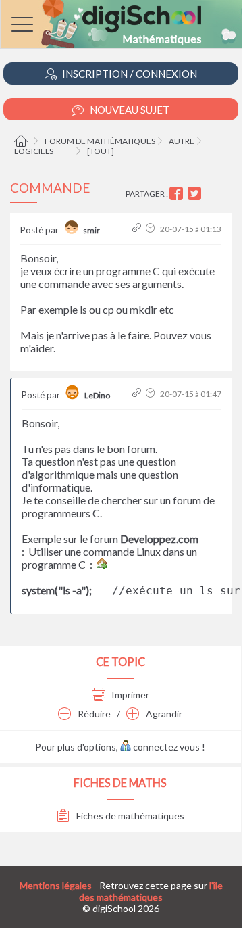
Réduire (93, 713)
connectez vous (165, 747)
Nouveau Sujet (128, 109)
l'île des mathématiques (151, 891)
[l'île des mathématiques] (121, 24)
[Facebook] (177, 194)
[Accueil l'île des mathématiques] (22, 141)
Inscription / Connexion (128, 74)
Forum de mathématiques (100, 141)
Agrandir (163, 713)
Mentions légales (56, 885)
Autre (181, 141)
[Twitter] (196, 194)
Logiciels (33, 151)
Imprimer (129, 694)
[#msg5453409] (138, 394)
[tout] (100, 151)
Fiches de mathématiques (129, 815)
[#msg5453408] (138, 229)
